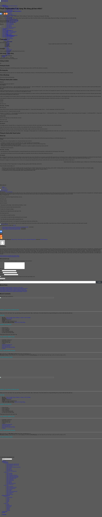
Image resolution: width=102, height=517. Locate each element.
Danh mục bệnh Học (6, 495)
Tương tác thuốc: (5, 32)
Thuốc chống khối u (10, 23)
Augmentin (7, 329)
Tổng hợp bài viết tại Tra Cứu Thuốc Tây (8, 334)
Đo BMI (3, 56)
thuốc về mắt (8, 34)
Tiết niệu (8, 52)
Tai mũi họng (8, 506)
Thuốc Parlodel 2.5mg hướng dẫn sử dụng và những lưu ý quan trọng (13, 289)
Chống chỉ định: (5, 31)
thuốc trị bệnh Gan (9, 28)
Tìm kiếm (1, 280)
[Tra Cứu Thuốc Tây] (4, 189)
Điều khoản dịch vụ (6, 341)
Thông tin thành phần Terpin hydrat (9, 36)
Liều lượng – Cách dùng (7, 30)
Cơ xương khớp (9, 497)
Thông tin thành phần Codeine (8, 35)
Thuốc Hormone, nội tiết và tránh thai (13, 467)
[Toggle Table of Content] (1, 26)
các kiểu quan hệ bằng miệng (8, 332)
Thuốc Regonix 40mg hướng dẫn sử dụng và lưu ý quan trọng (11, 287)
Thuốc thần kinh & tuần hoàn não (12, 465)
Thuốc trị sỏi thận (9, 486)
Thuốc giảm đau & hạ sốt (11, 27)
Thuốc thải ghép (9, 17)
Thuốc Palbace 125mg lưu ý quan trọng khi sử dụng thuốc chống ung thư (13, 290)
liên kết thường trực (44, 239)
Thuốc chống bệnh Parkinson (11, 19)
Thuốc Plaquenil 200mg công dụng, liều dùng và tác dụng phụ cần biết (15, 227)
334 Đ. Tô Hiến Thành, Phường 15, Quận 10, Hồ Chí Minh (18, 317)
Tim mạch (8, 54)
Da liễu (7, 42)
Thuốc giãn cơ (9, 13)
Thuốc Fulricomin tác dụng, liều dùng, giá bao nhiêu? (9, 256)
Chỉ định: (4, 29)
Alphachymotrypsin (9, 331)
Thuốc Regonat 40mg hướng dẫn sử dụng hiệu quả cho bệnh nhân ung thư (14, 288)
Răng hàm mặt (9, 49)
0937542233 (9, 318)
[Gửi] (2, 460)
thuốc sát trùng (9, 474)
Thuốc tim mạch (9, 14)
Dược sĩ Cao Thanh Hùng (20, 322)
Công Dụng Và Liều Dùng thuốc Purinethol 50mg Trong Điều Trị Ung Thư (13, 291)
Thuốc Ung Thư (9, 33)
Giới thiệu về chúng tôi (7, 340)
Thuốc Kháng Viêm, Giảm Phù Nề (12, 464)
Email (1, 272)
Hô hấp (7, 500)
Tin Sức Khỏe (4, 511)
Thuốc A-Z (4, 5)
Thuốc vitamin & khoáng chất (11, 491)
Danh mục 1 (6, 7)
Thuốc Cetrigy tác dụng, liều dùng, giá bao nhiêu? (11, 229)
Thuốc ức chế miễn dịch (10, 32)
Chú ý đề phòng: (5, 34)
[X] (3, 14)
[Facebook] (1, 14)
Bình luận (2, 268)
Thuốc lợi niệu (9, 37)
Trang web (2, 274)
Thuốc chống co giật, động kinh (12, 21)
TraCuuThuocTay (94, 161)
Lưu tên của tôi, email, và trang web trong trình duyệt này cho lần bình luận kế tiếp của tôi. (18, 276)
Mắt (7, 502)
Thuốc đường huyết (10, 24)
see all (14, 225)
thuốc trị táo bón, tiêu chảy (11, 31)
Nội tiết (7, 48)
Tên (1, 270)
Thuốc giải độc (9, 26)
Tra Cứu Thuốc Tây (18, 11)
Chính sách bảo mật (6, 342)
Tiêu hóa (8, 509)
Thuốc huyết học (9, 10)
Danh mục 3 (6, 29)
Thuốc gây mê (9, 25)
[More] (7, 14)
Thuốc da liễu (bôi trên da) (11, 478)
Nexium (6, 327)
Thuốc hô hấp (8, 12)
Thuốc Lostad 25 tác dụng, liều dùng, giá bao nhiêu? (9, 255)
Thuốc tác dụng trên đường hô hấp (29, 239)
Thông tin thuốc (14, 239)
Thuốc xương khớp (9, 492)
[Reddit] (5, 14)
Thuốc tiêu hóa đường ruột (11, 15)
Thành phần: (5, 28)
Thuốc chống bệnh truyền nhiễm (12, 476)
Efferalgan (7, 330)
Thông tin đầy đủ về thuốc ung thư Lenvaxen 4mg (11, 228)
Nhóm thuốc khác (9, 38)
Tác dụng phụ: (5, 33)
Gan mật (8, 499)
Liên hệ (3, 343)
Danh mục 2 (6, 47)
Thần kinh (8, 507)
